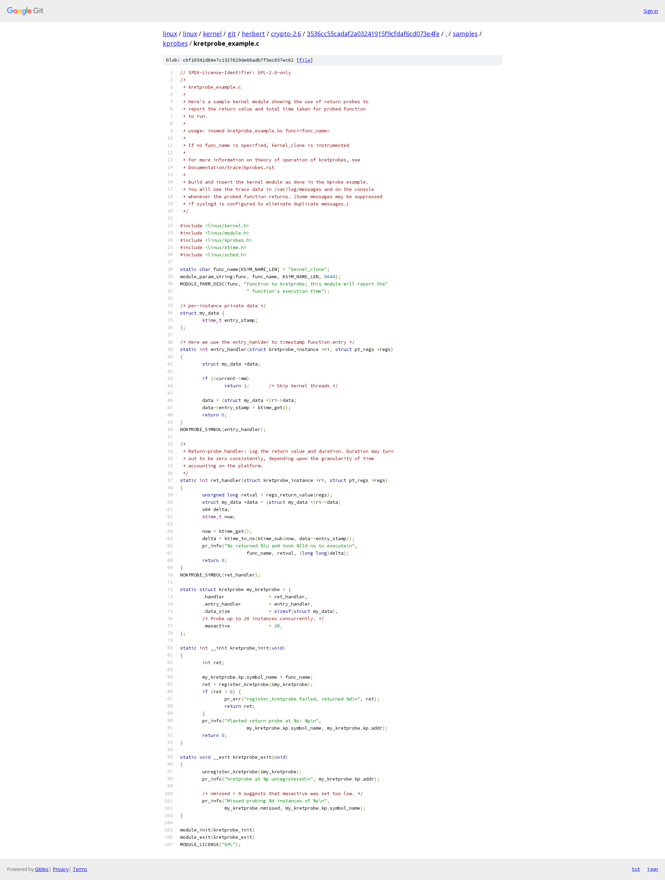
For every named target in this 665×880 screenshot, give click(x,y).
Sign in (651, 11)
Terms (80, 869)
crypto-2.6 (286, 33)
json (652, 869)
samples (465, 33)
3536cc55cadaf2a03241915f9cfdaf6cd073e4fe (373, 33)
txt (636, 869)
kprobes (175, 43)
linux (170, 33)
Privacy (61, 869)
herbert (253, 33)
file (304, 60)
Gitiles (41, 869)
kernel (212, 33)
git (232, 33)
